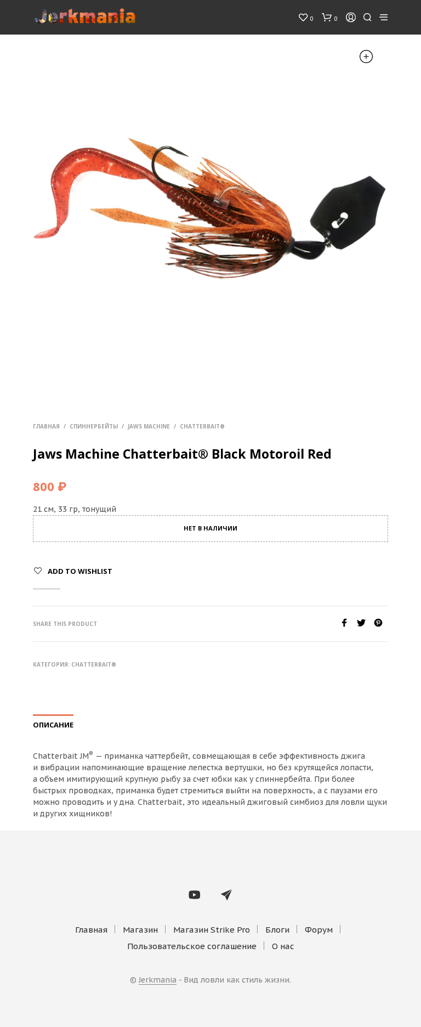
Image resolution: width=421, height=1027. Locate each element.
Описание (53, 725)
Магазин (140, 929)
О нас (283, 946)
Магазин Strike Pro (211, 929)
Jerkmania (158, 980)
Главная (46, 426)
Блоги (277, 929)
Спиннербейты (94, 426)
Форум (319, 929)
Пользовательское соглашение (192, 946)
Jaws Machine (149, 426)
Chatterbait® (202, 426)
